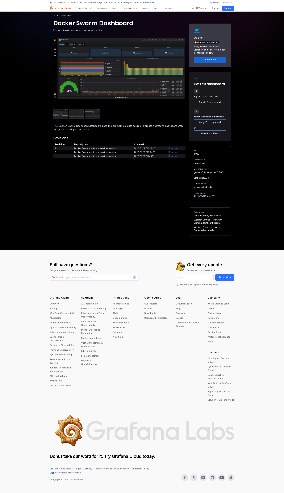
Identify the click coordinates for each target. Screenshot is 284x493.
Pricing (115, 8)
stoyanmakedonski (203, 187)
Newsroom (213, 318)
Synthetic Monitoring (61, 354)
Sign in (215, 8)
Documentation (184, 303)
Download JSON (210, 133)
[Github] (212, 477)
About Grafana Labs (218, 303)
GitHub (148, 308)
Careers (212, 308)
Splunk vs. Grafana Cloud (221, 400)
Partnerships (214, 313)
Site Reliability (88, 351)
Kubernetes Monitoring (62, 332)
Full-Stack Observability (93, 308)
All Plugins (118, 308)
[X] (194, 477)
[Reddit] (230, 477)
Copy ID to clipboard (210, 122)
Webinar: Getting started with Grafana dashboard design (208, 221)
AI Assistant (56, 318)
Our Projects (150, 303)
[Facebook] (184, 477)
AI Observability (89, 303)
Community (182, 313)
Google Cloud (120, 318)
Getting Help (214, 332)
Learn (144, 8)
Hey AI (211, 341)
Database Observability (62, 345)
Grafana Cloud (82, 8)
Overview (54, 303)
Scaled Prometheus (91, 338)
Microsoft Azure (121, 322)
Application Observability (63, 327)
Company (168, 8)
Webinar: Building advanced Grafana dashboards (207, 228)
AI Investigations (58, 376)
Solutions (100, 8)
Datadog (117, 332)
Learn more (145, 2)
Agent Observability (60, 322)
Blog (178, 308)
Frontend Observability (62, 350)
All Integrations (121, 303)
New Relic (118, 337)
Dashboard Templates (155, 318)
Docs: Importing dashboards (207, 215)
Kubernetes (119, 327)
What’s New (56, 380)
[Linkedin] (203, 477)
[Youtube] (221, 477)
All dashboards (64, 15)
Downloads (150, 313)
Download (173, 148)
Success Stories (216, 322)
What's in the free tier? (62, 313)
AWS (115, 313)
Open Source (129, 8)
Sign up (228, 8)
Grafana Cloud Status (61, 385)
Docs (156, 8)
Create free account (210, 102)
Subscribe (224, 277)
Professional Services (219, 337)
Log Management (90, 356)
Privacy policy (211, 284)
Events (179, 318)
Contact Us (213, 327)
